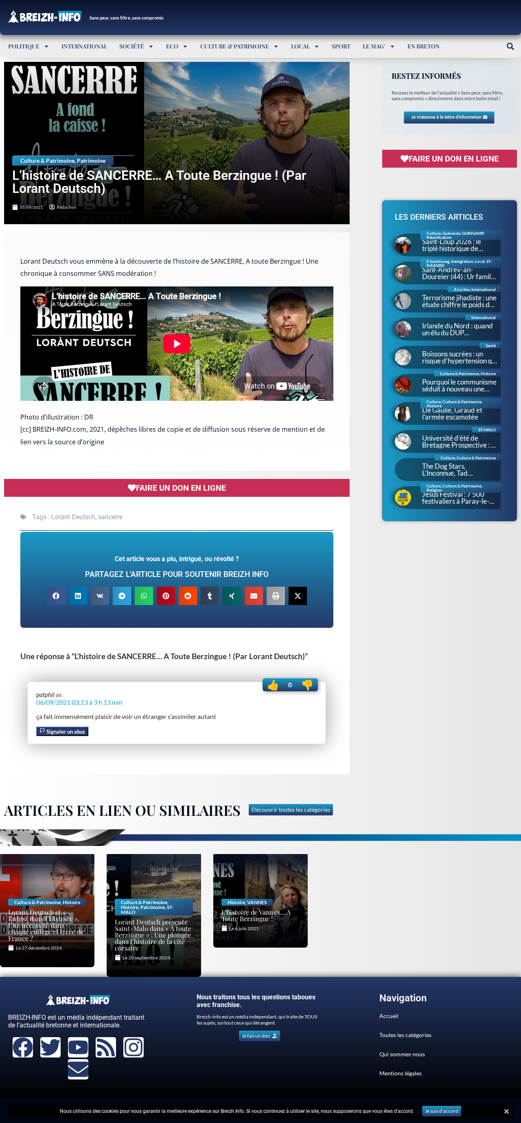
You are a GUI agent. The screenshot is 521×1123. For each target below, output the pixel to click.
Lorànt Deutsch (73, 517)
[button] (510, 46)
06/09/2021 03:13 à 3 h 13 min (79, 702)
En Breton (423, 46)
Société (131, 46)
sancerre (110, 517)
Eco (172, 46)
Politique (23, 46)
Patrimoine (91, 160)
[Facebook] (23, 1047)
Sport (341, 46)
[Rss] (106, 1047)
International (84, 46)
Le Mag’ (374, 46)
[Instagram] (133, 1047)
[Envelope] (78, 1069)
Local (300, 46)
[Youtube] (78, 1047)
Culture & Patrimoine (234, 46)
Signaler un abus (65, 731)
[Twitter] (50, 1047)
